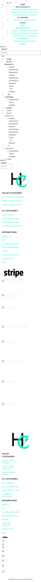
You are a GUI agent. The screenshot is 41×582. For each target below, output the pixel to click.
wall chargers (8, 215)
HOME (22, 4)
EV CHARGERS (22, 17)
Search (3, 46)
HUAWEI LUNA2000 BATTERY (12, 204)
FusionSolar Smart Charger (25, 20)
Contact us (6, 236)
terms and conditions (11, 255)
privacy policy (8, 259)
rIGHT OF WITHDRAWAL (10, 247)
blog (4, 262)
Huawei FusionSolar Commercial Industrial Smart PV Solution (13, 83)
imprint (5, 251)
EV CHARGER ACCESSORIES (12, 226)
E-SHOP (23, 23)
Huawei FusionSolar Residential (25, 9)
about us (5, 505)
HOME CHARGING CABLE (10, 222)
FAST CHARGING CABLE (10, 218)
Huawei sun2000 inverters (12, 201)
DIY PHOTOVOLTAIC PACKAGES (13, 197)
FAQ (3, 240)
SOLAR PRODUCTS (23, 7)
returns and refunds (10, 244)
